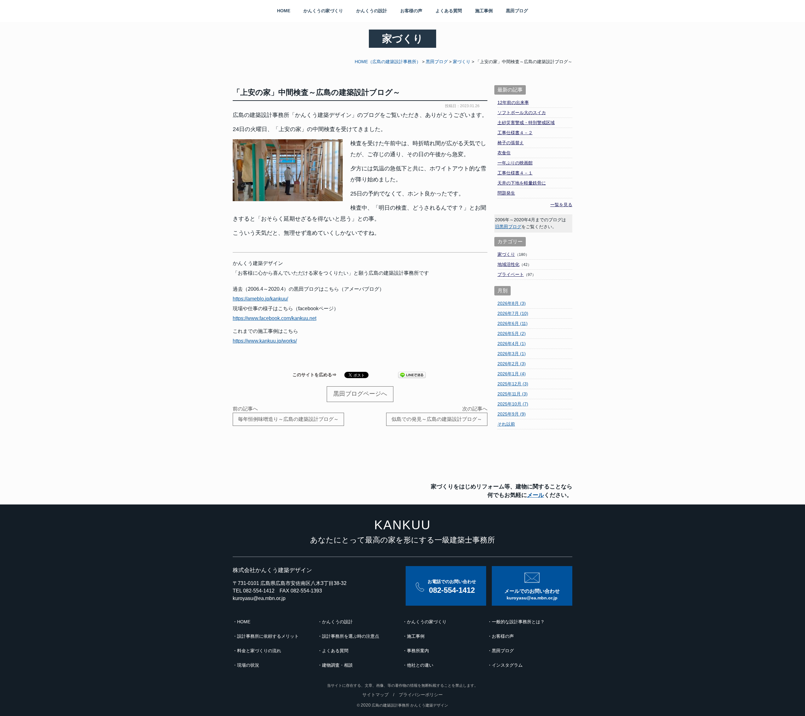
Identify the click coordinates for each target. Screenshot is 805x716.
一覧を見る (561, 204)
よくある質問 (449, 10)
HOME (283, 10)
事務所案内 (418, 650)
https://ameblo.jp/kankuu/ (260, 298)
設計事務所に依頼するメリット (268, 636)
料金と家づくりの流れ (259, 650)
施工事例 (484, 10)
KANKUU (402, 525)
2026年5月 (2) (511, 333)
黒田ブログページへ (360, 393)
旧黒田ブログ (508, 226)
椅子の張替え (510, 142)
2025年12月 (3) (512, 383)
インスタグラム (507, 665)
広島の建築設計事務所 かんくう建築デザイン (410, 705)
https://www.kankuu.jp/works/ (265, 341)
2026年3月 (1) (511, 353)
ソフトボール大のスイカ (521, 112)
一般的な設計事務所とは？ (518, 621)
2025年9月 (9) (511, 413)
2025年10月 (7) (512, 403)
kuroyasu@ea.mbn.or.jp (259, 598)
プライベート (510, 274)
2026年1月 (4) (511, 373)
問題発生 (506, 193)
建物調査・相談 (337, 665)
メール (535, 495)
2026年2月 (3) (511, 363)
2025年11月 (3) (512, 393)
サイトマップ (375, 694)
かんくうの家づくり (323, 10)
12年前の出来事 (513, 102)
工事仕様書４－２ (515, 132)
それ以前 (506, 424)
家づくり (506, 254)
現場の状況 (248, 665)
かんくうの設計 (371, 10)
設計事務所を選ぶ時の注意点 (350, 636)
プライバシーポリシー (421, 694)
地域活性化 (508, 264)
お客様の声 (411, 10)
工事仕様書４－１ (515, 172)
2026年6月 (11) (512, 323)
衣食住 (504, 152)
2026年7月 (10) (512, 313)
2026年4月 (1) (511, 343)
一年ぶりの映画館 (515, 162)
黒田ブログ (517, 10)
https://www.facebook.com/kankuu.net (274, 318)
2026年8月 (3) (511, 303)
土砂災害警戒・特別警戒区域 (526, 122)
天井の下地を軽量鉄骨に (521, 182)
